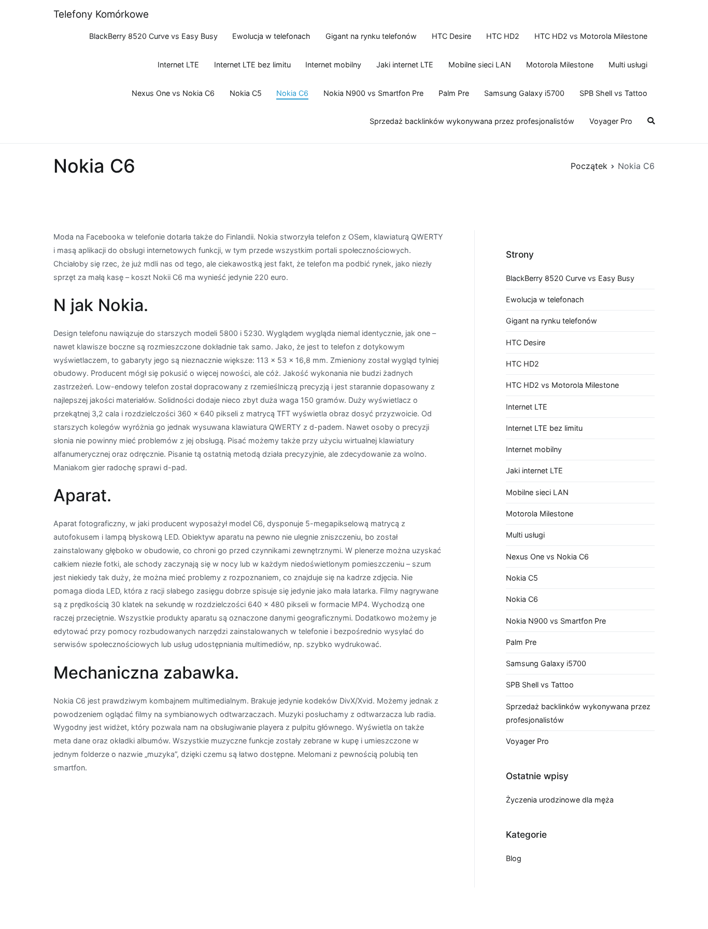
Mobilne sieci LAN (479, 64)
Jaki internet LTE (404, 64)
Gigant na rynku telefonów (371, 36)
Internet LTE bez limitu (252, 64)
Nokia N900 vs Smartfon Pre (373, 93)
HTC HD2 (502, 36)
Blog (513, 858)
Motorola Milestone (559, 64)
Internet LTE (178, 64)
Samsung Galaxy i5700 (524, 93)
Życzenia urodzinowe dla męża (560, 799)
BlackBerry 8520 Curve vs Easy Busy (153, 36)
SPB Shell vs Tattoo (613, 93)
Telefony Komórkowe (101, 14)
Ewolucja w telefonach (271, 36)
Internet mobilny (333, 64)
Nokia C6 (292, 93)
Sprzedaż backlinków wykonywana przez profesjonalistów (472, 121)
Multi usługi (627, 64)
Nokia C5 (246, 93)
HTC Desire (451, 36)
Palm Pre (453, 93)
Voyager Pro (610, 121)
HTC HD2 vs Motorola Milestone (590, 36)
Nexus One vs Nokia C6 (173, 93)
